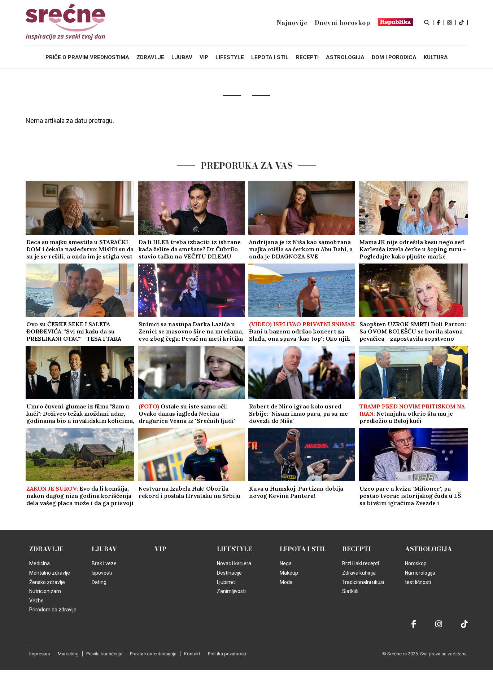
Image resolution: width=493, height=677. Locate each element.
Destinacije (229, 573)
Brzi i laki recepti (360, 563)
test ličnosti (418, 582)
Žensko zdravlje (47, 582)
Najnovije (291, 23)
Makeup (289, 573)
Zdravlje (46, 549)
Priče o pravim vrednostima (87, 57)
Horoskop (416, 563)
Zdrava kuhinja (359, 573)
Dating (99, 582)
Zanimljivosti (231, 591)
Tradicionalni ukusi (363, 582)
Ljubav (104, 549)
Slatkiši (350, 591)
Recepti (356, 549)
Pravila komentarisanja (153, 653)
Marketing (68, 653)
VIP (160, 549)
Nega (286, 563)
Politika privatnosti (227, 653)
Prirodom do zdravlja (53, 609)
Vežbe (36, 600)
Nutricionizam (45, 591)
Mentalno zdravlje (49, 573)
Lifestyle (234, 549)
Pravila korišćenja (104, 653)
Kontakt (192, 653)
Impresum (39, 653)
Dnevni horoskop (342, 23)
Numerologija (420, 573)
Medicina (39, 563)
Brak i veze (104, 563)
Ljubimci (226, 582)
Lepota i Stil (303, 549)
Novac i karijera (234, 563)
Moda (286, 582)
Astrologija (428, 549)
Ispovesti (102, 573)
